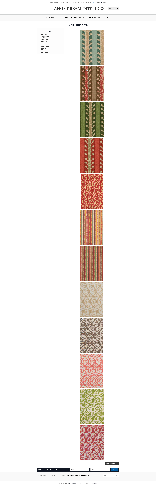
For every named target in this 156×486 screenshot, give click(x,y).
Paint (100, 18)
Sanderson (44, 41)
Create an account (80, 2)
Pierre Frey (44, 48)
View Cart (99, 2)
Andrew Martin (45, 36)
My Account (68, 2)
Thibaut (43, 49)
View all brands (45, 52)
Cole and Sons (45, 43)
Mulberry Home (45, 46)
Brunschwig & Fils (46, 44)
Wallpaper (83, 18)
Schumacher (44, 34)
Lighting (92, 18)
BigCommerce (94, 483)
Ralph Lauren (44, 39)
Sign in (74, 2)
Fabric (66, 18)
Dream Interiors (78, 8)
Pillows (73, 18)
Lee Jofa (43, 38)
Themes (107, 18)
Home (62, 2)
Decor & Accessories (54, 18)
